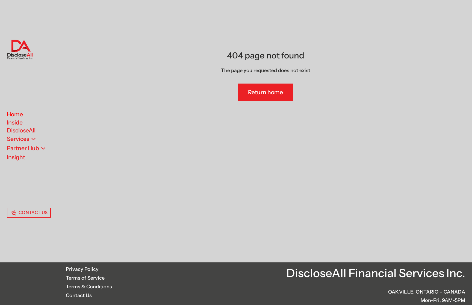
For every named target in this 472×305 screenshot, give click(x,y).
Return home (265, 92)
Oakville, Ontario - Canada (426, 292)
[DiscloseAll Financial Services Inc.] (20, 50)
